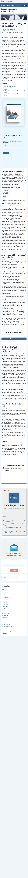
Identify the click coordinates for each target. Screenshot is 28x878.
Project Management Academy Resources (9, 10)
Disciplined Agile (5, 602)
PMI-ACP (3, 608)
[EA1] (7, 251)
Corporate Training (5, 600)
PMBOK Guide (4, 606)
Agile (2, 589)
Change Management (6, 592)
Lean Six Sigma (4, 604)
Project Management (6, 622)
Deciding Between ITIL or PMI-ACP (10, 86)
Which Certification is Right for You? (11, 93)
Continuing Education (6, 594)
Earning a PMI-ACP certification (8, 227)
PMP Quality (4, 617)
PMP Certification (5, 611)
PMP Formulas (4, 615)
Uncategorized (4, 633)
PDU (4, 596)
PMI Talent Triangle (8, 597)
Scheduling (3, 628)
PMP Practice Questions (14, 338)
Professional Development (7, 620)
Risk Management (5, 624)
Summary (5, 95)
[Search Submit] (16, 577)
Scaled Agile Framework (7, 626)
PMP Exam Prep (5, 613)
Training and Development (7, 631)
